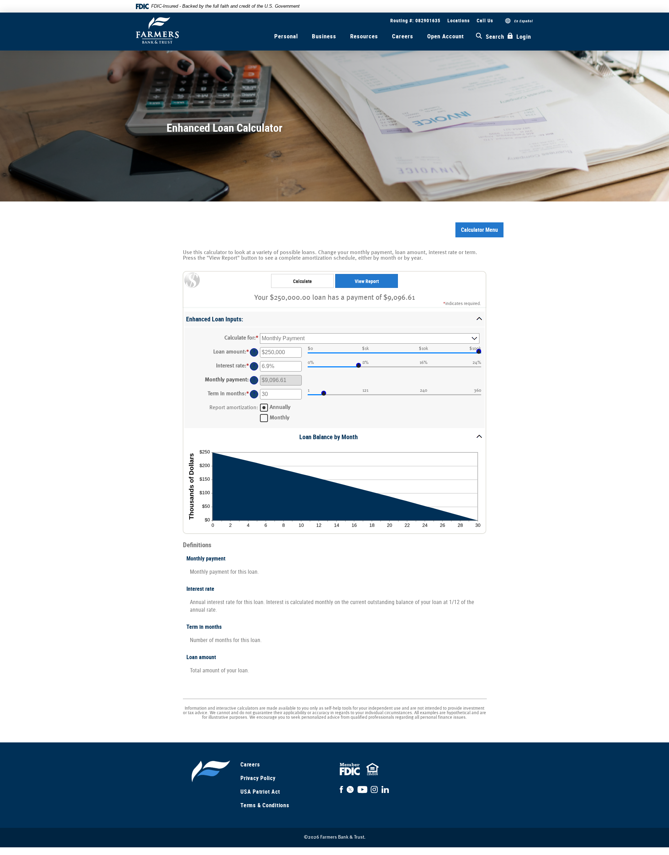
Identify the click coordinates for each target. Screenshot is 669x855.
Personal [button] (286, 36)
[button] (334, 319)
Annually (280, 407)
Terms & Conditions (264, 805)
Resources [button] (364, 36)
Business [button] (324, 36)
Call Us (485, 20)
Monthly (280, 417)
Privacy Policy (258, 778)
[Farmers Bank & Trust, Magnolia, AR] (157, 30)
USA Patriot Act (260, 791)
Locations (458, 20)
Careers (402, 36)
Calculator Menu (479, 230)
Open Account (445, 36)
